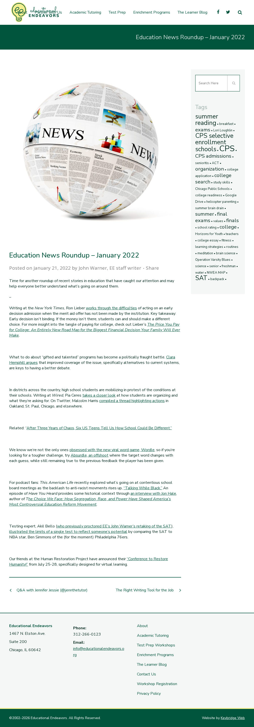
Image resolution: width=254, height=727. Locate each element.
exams (202, 129)
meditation (205, 253)
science (200, 266)
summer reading (206, 119)
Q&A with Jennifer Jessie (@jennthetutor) (52, 590)
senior (214, 266)
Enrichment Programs (155, 655)
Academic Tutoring (153, 635)
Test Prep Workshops (156, 645)
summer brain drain (209, 208)
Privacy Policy (149, 693)
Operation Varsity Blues (212, 260)
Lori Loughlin (222, 130)
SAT (201, 278)
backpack (217, 279)
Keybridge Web (233, 718)
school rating (207, 227)
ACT (215, 163)
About (142, 626)
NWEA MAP (216, 272)
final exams (211, 217)
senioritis (202, 163)
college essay (208, 240)
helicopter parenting (221, 202)
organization (209, 168)
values (218, 221)
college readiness (208, 195)
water (199, 272)
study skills (221, 182)
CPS (227, 148)
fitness (226, 240)
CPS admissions (213, 155)
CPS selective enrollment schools (214, 142)
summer (204, 213)
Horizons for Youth (209, 234)
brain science (225, 253)
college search (213, 178)
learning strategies (209, 247)
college (228, 226)
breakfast (226, 124)
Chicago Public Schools (212, 189)
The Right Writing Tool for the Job (145, 590)
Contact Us (146, 674)
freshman (229, 266)
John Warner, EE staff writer (110, 268)
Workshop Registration (157, 684)
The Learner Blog (152, 664)
